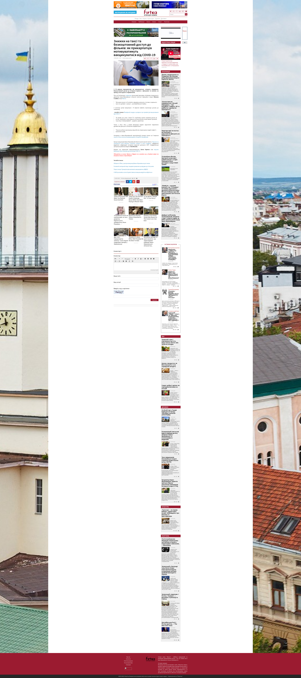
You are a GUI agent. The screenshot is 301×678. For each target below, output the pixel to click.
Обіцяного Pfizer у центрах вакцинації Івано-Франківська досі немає (132, 163)
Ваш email (117, 282)
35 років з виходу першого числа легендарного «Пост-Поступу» (173, 294)
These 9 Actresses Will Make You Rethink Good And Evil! (121, 198)
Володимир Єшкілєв (173, 248)
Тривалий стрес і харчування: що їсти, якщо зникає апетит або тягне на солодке (170, 342)
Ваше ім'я (117, 276)
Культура (150, 19)
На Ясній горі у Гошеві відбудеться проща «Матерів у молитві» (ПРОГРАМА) (169, 412)
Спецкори (128, 664)
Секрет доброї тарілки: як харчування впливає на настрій (171, 386)
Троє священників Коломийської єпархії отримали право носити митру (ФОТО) (170, 459)
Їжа (140, 19)
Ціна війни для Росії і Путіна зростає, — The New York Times (169, 623)
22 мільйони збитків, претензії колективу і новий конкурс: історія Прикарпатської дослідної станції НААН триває (170, 160)
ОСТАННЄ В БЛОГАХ (171, 244)
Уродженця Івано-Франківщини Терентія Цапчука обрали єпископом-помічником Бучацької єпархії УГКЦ (170, 483)
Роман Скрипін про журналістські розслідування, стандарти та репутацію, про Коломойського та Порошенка (170, 63)
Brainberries (121, 202)
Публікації (141, 22)
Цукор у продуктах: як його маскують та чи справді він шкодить (169, 364)
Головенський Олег (173, 311)
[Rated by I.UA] (128, 668)
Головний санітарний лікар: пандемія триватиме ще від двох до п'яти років (134, 166)
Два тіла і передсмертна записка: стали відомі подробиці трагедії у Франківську (121, 240)
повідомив (128, 95)
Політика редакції (128, 661)
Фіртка (124, 98)
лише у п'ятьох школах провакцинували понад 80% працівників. (131, 137)
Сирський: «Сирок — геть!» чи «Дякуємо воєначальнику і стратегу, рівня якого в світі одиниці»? (173, 316)
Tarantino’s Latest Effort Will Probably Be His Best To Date (136, 238)
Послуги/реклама (128, 663)
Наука (145, 19)
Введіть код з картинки (121, 288)
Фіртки (129, 154)
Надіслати (154, 300)
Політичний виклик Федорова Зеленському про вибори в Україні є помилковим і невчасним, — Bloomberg (170, 542)
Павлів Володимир (173, 289)
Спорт (160, 22)
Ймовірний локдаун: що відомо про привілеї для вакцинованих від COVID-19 (136, 113)
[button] (115, 259)
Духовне (163, 19)
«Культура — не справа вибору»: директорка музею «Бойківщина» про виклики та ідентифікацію (170, 513)
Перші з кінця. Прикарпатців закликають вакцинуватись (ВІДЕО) (131, 169)
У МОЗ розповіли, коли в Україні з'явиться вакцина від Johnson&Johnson (133, 172)
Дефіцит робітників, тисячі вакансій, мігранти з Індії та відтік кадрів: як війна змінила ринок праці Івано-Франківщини (171, 218)
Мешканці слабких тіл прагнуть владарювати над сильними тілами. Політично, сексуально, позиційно (173, 254)
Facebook (150, 154)
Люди (137, 19)
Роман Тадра (172, 270)
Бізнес (154, 22)
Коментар (117, 256)
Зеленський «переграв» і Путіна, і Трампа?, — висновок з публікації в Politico (170, 596)
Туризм (157, 19)
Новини (134, 22)
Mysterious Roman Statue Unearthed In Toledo (135, 217)
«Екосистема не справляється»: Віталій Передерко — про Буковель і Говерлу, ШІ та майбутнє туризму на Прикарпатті (170, 105)
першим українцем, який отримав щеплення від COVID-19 (136, 150)
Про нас (128, 657)
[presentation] (115, 259)
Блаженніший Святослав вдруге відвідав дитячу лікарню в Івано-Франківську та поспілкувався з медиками (170, 435)
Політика (166, 22)
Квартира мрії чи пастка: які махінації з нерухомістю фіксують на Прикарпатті (171, 133)
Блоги (148, 22)
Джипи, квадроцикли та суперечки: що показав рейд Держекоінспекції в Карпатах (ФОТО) (170, 77)
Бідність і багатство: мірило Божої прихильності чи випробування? (173, 275)
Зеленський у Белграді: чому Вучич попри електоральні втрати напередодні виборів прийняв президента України (170, 570)
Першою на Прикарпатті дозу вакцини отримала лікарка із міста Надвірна (136, 142)
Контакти (128, 659)
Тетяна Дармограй (127, 58)
